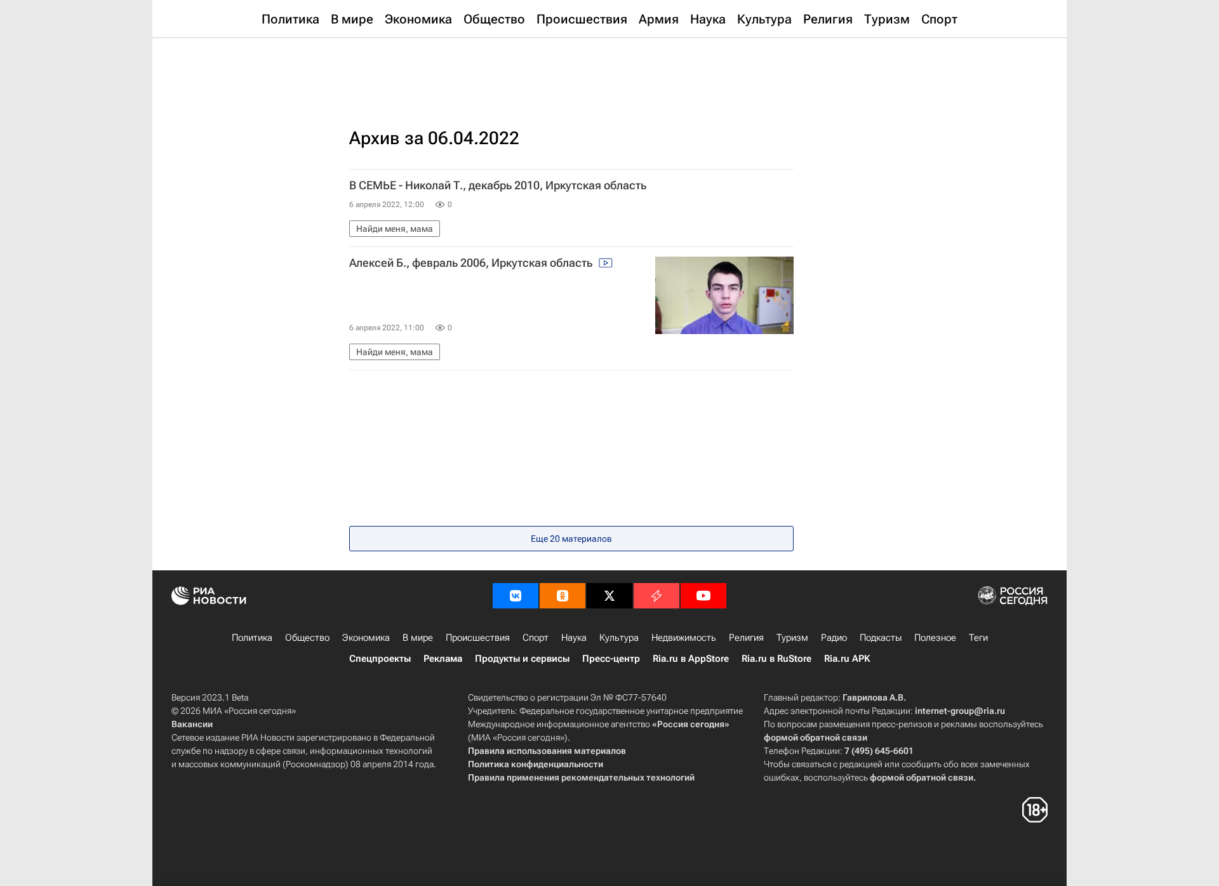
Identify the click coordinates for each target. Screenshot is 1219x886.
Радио (834, 637)
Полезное (935, 637)
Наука (574, 637)
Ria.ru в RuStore (776, 658)
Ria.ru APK (847, 658)
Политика (252, 637)
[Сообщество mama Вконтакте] (515, 595)
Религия (746, 637)
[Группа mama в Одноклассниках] (562, 595)
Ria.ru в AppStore (691, 658)
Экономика (366, 637)
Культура (619, 637)
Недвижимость (683, 637)
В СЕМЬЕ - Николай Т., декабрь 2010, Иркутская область (497, 185)
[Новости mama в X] (609, 595)
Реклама (442, 658)
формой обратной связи (815, 737)
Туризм (792, 637)
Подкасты (881, 637)
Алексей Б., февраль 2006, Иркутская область (472, 263)
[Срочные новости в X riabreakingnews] (656, 595)
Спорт (536, 637)
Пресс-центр (611, 658)
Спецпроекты (380, 658)
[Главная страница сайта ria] (609, 70)
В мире (418, 637)
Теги (978, 637)
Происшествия (478, 637)
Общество (307, 637)
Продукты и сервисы (522, 658)
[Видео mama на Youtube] (703, 595)
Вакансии (192, 724)
